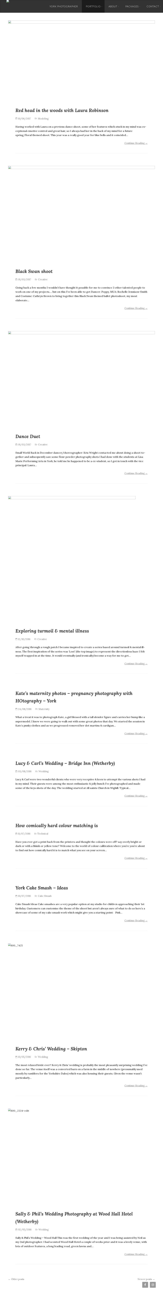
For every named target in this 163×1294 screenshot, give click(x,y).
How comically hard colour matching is (56, 825)
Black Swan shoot (34, 271)
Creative (43, 279)
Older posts (16, 1279)
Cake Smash (45, 895)
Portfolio (93, 6)
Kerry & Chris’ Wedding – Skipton (51, 1049)
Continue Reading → (135, 143)
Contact (153, 6)
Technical (42, 833)
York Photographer (64, 6)
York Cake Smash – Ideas (41, 888)
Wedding (44, 771)
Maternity (44, 709)
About (113, 6)
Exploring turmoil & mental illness (52, 631)
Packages (132, 6)
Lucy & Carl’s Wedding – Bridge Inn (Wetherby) (65, 763)
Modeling (43, 118)
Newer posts (146, 1279)
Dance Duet (27, 436)
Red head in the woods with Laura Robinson (62, 110)
